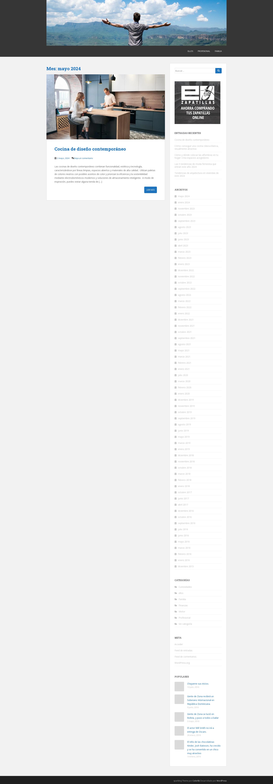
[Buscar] (218, 70)
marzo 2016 (184, 547)
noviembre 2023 (186, 208)
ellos (190, 51)
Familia (218, 51)
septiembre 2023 (186, 220)
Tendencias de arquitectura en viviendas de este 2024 (197, 174)
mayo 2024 (184, 196)
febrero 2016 (184, 553)
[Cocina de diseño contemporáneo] (105, 106)
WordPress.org (182, 662)
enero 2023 (184, 264)
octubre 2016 (185, 516)
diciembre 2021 (186, 319)
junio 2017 (183, 498)
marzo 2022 (184, 301)
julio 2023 (183, 233)
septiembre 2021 (186, 338)
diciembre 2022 (186, 270)
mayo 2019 (184, 436)
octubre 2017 (185, 492)
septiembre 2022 (186, 288)
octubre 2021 (185, 331)
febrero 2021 (184, 362)
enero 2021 (184, 368)
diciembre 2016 (186, 510)
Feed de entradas (183, 650)
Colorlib (196, 780)
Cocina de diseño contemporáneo (90, 149)
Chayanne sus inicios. (198, 683)
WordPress (222, 780)
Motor (182, 611)
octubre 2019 (185, 412)
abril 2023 (183, 245)
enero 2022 (184, 313)
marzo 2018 (184, 473)
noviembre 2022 (186, 276)
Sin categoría (185, 623)
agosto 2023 (184, 227)
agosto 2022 (184, 294)
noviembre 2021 (186, 325)
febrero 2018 (184, 479)
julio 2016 (183, 529)
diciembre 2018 (186, 455)
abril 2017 (183, 504)
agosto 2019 (184, 424)
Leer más (150, 190)
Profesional (204, 51)
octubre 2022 (185, 282)
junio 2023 (183, 239)
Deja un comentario (83, 158)
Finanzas (183, 605)
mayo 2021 (184, 350)
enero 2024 (184, 202)
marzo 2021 (184, 356)
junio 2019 (183, 430)
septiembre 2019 (186, 418)
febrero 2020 (184, 387)
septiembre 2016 (186, 523)
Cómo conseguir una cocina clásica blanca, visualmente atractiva (196, 147)
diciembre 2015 (186, 566)
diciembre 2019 (186, 399)
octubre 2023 (185, 214)
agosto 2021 (184, 344)
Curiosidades (185, 586)
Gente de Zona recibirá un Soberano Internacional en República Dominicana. (200, 700)
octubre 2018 (185, 467)
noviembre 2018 (186, 461)
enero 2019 (184, 449)
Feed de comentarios (185, 656)
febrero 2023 (184, 257)
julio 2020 (183, 375)
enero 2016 (184, 560)
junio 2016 (183, 535)
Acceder (179, 644)
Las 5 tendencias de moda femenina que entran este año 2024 (195, 165)
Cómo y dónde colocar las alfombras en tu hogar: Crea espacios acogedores (196, 156)
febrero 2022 (184, 307)
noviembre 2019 (186, 405)
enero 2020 (184, 393)
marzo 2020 (184, 381)
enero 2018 (184, 486)
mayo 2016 (184, 541)
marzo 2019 (184, 442)
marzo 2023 (184, 251)
